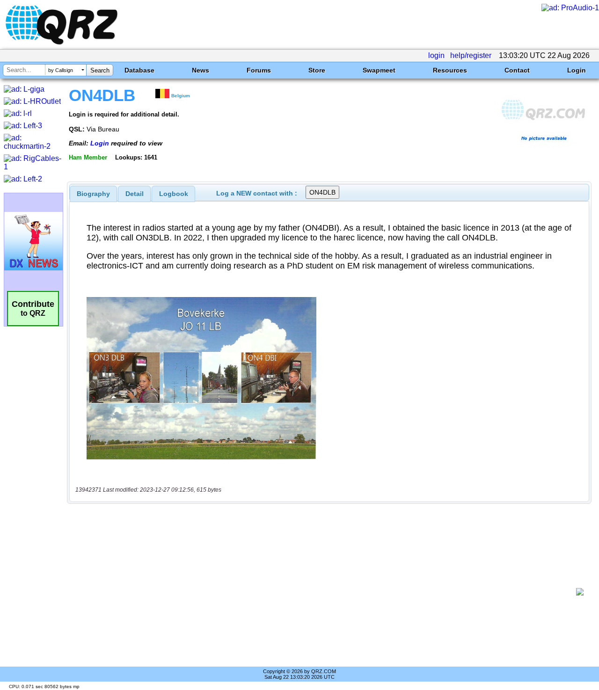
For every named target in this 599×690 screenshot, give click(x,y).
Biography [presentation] (93, 193)
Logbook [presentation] (173, 193)
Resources (450, 70)
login (436, 55)
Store (316, 70)
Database (139, 70)
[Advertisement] (325, 591)
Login (576, 70)
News (200, 70)
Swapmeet (379, 70)
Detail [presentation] (134, 193)
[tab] (93, 194)
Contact (517, 70)
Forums (259, 70)
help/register (470, 55)
